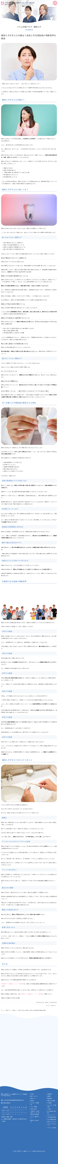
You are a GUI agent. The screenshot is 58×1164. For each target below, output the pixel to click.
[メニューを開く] (55, 3)
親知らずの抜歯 (51, 1100)
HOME (32, 1094)
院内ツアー (33, 1098)
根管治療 (49, 1098)
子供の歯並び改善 (51, 1117)
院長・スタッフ (34, 1096)
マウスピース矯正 (51, 1127)
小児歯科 (49, 1102)
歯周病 (49, 1096)
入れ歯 (49, 1109)
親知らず (54, 1005)
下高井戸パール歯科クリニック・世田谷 (12, 983)
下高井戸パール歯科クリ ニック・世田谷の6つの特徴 (35, 1113)
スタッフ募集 (34, 1106)
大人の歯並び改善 (51, 1119)
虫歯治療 (49, 1094)
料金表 (32, 1100)
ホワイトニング (51, 1115)
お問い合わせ (34, 1109)
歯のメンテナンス (51, 1121)
